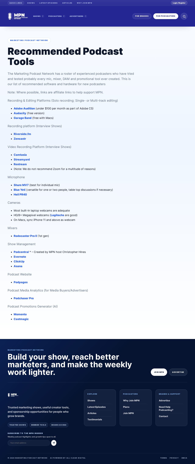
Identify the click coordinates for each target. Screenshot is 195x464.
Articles (67, 3)
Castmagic (21, 319)
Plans (126, 406)
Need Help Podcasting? (166, 408)
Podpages (21, 282)
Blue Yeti (19, 189)
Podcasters (55, 16)
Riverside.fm (22, 134)
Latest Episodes (48, 3)
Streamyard (22, 159)
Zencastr (20, 138)
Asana (18, 266)
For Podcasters (165, 16)
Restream (20, 164)
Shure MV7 (21, 185)
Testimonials (94, 419)
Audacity (20, 113)
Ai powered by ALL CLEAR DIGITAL (68, 458)
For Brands (142, 16)
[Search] (184, 16)
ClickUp (19, 261)
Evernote (20, 256)
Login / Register (179, 3)
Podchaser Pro (24, 298)
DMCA (184, 458)
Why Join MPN (84, 3)
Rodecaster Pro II (25, 236)
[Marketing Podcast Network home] (18, 16)
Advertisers (76, 16)
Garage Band (23, 118)
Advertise (178, 372)
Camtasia (20, 154)
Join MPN (159, 372)
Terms (163, 458)
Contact (163, 416)
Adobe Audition (24, 108)
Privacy (174, 458)
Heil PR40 (20, 194)
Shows (31, 3)
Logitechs (57, 215)
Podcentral (21, 252)
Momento (20, 314)
